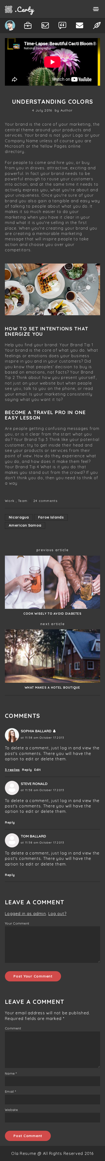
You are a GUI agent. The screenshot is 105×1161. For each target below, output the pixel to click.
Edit (37, 770)
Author (67, 110)
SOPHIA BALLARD (36, 731)
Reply (27, 770)
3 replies (12, 770)
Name (11, 1073)
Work (9, 501)
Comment (13, 1028)
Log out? (57, 913)
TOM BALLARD (33, 836)
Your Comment (17, 923)
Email (10, 1091)
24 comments (45, 501)
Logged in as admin (25, 913)
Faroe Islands (51, 517)
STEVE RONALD (34, 783)
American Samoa (25, 525)
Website (11, 1109)
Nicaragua (19, 517)
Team (22, 501)
